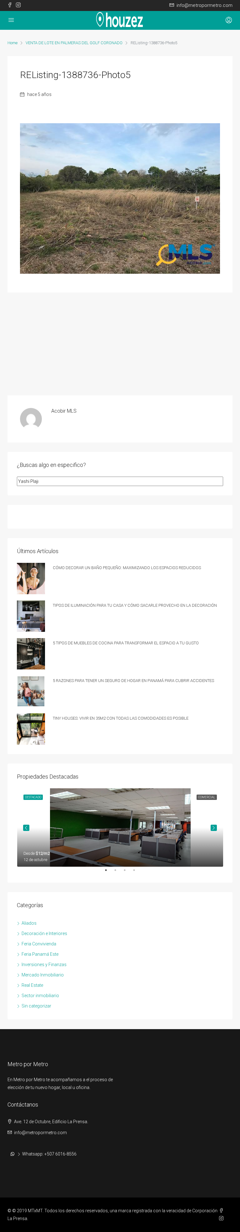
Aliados (29, 923)
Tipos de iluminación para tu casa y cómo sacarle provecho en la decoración (135, 604)
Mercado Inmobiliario (43, 974)
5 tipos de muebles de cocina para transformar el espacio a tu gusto (126, 642)
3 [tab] (128, 873)
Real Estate (32, 985)
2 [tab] (118, 873)
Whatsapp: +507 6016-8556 (49, 1153)
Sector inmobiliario (40, 995)
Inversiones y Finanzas (44, 964)
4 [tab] (137, 873)
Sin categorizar (36, 1005)
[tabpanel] (120, 827)
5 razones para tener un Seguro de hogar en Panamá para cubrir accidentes (133, 680)
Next (214, 828)
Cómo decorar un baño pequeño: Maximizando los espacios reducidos (127, 567)
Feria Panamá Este (40, 954)
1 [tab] (109, 873)
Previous (26, 828)
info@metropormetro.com (40, 1132)
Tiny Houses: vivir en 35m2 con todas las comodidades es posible (120, 717)
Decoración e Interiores (44, 933)
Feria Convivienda (39, 943)
